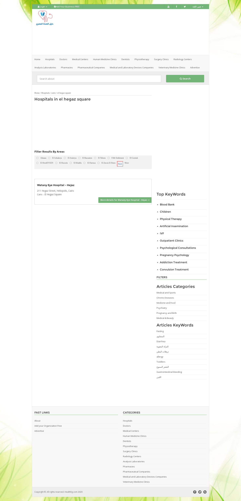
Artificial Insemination (174, 226)
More (127, 163)
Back (120, 164)
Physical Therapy (171, 219)
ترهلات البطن (163, 351)
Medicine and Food (166, 302)
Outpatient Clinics (171, 240)
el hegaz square (64, 93)
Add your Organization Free (48, 425)
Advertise (195, 67)
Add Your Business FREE (68, 6)
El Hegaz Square (53, 194)
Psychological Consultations (178, 247)
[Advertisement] (139, 32)
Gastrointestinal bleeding (169, 371)
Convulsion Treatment (174, 269)
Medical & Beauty (165, 318)
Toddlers (161, 361)
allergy (160, 356)
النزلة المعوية (163, 346)
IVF (162, 233)
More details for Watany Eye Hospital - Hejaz (124, 200)
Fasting (160, 331)
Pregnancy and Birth (167, 313)
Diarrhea (161, 341)
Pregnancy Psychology (174, 255)
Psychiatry (162, 307)
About (37, 420)
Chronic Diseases (165, 297)
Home (37, 59)
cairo (53, 93)
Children (165, 211)
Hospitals (45, 93)
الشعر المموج (163, 366)
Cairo (39, 194)
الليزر (159, 377)
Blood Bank (167, 204)
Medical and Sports (166, 292)
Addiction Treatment (173, 262)
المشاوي (160, 336)
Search (186, 78)
